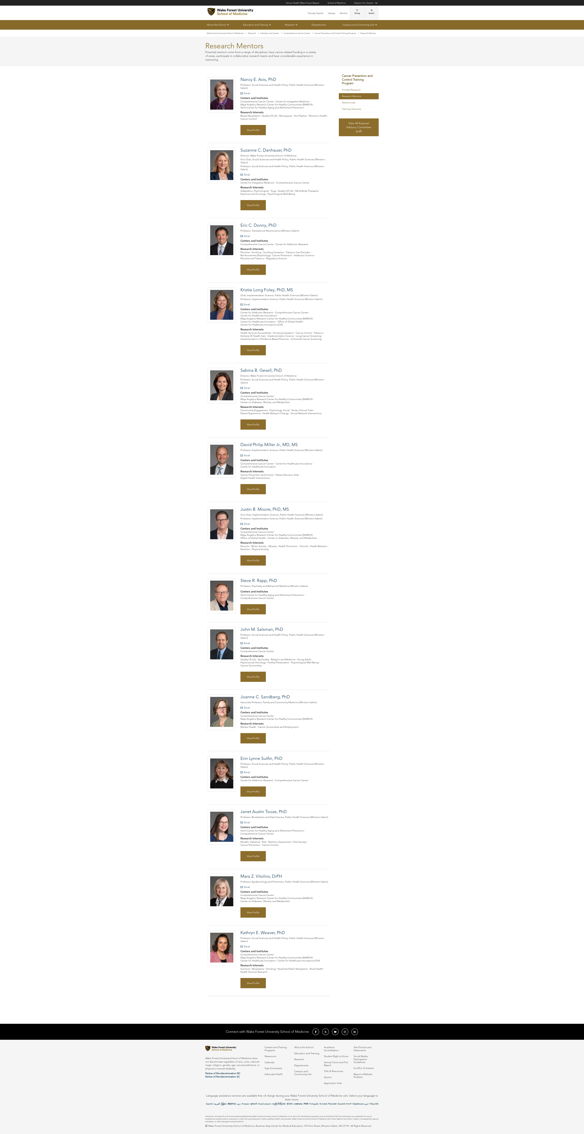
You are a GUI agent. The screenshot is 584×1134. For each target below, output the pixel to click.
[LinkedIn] (354, 1031)
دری (238, 1104)
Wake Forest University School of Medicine (225, 33)
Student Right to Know (336, 1056)
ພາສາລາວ (298, 1104)
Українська (358, 1104)
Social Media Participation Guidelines (361, 1059)
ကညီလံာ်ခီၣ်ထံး (278, 1104)
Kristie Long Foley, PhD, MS (266, 289)
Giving (357, 13)
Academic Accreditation (331, 1049)
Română (323, 1104)
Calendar (269, 1062)
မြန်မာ (223, 1104)
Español (209, 1104)
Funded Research (351, 89)
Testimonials (348, 102)
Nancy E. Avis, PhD (258, 79)
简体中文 (232, 1104)
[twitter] (325, 1031)
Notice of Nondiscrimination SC (222, 1076)
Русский (332, 1104)
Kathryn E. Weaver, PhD (262, 932)
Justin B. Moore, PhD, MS (264, 509)
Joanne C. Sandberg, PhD (265, 696)
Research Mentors (351, 96)
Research (290, 24)
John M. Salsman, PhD (261, 629)
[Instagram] (345, 1031)
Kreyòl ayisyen (264, 1104)
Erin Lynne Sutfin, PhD (261, 758)
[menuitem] (359, 80)
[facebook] (315, 1031)
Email (247, 93)
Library (331, 13)
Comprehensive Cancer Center (296, 33)
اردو (366, 1104)
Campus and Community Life (358, 24)
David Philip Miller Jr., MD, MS (269, 444)
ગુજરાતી (253, 1104)
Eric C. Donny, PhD (258, 225)
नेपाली (306, 1104)
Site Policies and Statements (362, 1049)
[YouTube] (335, 1031)
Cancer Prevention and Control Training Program (335, 33)
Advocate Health (274, 1074)
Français (245, 1104)
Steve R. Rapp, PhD (258, 580)
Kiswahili (341, 1104)
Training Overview (351, 109)
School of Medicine (337, 3)
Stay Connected (273, 1068)
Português (313, 1104)
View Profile (253, 130)
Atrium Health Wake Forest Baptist (302, 3)
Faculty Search (315, 13)
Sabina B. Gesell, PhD (261, 370)
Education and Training (255, 24)
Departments (319, 24)
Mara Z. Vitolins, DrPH (261, 876)
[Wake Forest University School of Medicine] (230, 12)
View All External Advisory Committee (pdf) (358, 127)
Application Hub (333, 1083)
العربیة (217, 1104)
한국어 (290, 1104)
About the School (216, 24)
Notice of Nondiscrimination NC (222, 1073)
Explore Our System (363, 3)
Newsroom (270, 1056)
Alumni (344, 13)
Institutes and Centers (269, 33)
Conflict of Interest (364, 1068)
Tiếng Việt (374, 1104)
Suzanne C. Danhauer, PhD (266, 150)
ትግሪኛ (348, 1104)
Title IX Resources (333, 1071)
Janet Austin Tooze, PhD (263, 811)
